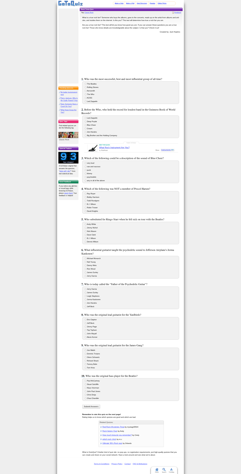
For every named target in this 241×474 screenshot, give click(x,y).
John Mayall (91, 334)
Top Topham (91, 330)
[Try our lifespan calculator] (68, 157)
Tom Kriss (90, 368)
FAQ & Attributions (140, 464)
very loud (90, 163)
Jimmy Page (91, 327)
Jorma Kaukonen (93, 299)
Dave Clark (91, 235)
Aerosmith (90, 91)
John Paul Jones (93, 391)
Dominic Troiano (93, 354)
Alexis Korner (91, 337)
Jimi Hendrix (91, 132)
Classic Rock (88, 12)
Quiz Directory (142, 3)
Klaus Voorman (92, 388)
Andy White (91, 224)
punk (88, 170)
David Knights (92, 211)
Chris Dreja (91, 395)
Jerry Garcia (91, 276)
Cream (89, 128)
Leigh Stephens (92, 296)
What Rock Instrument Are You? (114, 147)
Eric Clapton (91, 320)
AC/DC (89, 98)
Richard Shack (92, 361)
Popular (152, 3)
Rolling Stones (92, 87)
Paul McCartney (93, 381)
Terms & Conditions (101, 464)
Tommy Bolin (91, 364)
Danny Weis (91, 265)
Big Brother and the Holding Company (101, 135)
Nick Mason (91, 231)
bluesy (89, 173)
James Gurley (92, 272)
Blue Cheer (91, 125)
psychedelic (91, 177)
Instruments (166, 150)
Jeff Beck (90, 306)
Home (157, 472)
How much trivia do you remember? (117, 435)
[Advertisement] (131, 54)
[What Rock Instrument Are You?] (92, 147)
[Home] (70, 3)
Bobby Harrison (92, 197)
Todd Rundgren (92, 201)
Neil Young (91, 262)
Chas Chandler (92, 398)
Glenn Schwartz (93, 357)
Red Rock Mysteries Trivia (113, 427)
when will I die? (65, 171)
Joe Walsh (90, 350)
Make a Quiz (119, 3)
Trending (171, 472)
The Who (90, 94)
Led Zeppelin (91, 101)
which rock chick (109, 439)
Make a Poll (130, 3)
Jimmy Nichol (92, 228)
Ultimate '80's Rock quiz (112, 443)
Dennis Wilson (92, 242)
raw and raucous (93, 167)
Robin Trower (92, 208)
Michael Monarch (93, 258)
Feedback (177, 12)
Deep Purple (91, 121)
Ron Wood (90, 269)
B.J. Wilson (91, 204)
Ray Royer (90, 194)
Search (164, 472)
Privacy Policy (116, 464)
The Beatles (91, 84)
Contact (128, 464)
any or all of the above (95, 180)
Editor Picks (162, 3)
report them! (68, 193)
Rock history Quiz (109, 431)
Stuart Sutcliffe (92, 384)
